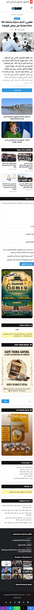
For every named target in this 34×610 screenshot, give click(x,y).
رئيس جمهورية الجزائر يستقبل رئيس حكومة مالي (17, 522)
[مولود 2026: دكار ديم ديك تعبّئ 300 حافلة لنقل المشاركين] (25, 178)
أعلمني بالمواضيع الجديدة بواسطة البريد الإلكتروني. (19, 260)
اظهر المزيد (17, 90)
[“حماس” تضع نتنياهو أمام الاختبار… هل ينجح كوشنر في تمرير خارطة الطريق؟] (6, 570)
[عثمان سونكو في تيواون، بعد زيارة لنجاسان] (28, 576)
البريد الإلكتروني (29, 234)
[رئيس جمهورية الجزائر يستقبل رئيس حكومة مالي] (17, 570)
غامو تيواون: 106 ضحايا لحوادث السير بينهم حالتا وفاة (9, 165)
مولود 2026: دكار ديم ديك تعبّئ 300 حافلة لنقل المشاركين (26, 186)
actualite (13, 14)
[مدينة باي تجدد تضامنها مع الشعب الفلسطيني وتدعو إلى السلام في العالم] (8, 178)
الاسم (32, 226)
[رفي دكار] (17, 8)
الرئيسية (19, 14)
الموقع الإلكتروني (29, 242)
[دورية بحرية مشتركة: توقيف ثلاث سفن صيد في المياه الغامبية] (6, 576)
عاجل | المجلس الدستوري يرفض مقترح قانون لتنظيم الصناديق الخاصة (26, 166)
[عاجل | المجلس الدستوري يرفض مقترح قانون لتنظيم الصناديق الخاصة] (25, 157)
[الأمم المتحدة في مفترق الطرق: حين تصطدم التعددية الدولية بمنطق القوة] (17, 576)
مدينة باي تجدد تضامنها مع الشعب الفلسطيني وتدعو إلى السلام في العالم (9, 186)
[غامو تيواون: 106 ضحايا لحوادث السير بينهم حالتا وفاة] (8, 157)
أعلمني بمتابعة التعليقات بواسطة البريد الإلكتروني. (19, 256)
